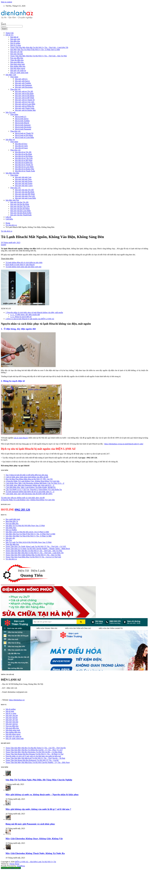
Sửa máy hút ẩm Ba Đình (19, 204)
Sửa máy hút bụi (12, 724)
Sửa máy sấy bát (16, 52)
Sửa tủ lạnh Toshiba (22, 121)
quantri (3, 245)
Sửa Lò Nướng (11, 530)
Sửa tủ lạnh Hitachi (22, 123)
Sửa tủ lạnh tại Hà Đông (24, 135)
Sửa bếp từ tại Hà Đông (23, 156)
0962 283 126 (22, 509)
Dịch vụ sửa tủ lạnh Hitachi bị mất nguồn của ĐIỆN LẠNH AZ (30, 319)
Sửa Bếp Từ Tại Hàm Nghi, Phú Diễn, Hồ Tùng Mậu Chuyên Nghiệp (39, 780)
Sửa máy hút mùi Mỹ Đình (25, 194)
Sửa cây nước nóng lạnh (19, 73)
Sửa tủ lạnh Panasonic (23, 129)
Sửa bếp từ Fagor (21, 148)
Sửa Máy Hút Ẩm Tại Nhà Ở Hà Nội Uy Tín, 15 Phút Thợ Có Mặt (35, 50)
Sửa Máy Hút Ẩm (12, 200)
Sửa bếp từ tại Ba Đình (23, 154)
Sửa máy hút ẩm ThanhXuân (21, 215)
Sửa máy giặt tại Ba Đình (24, 93)
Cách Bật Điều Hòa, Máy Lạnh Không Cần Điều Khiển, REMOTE (31, 487)
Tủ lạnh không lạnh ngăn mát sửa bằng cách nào (23, 267)
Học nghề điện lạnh (13, 519)
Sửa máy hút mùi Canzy (24, 186)
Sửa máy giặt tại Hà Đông (24, 96)
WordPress (21, 866)
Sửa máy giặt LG (21, 79)
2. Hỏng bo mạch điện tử (20, 317)
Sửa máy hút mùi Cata (23, 177)
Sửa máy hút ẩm (12, 718)
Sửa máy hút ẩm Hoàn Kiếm (20, 213)
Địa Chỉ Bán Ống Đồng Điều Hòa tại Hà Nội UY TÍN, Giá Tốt (29, 479)
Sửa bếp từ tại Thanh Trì (24, 165)
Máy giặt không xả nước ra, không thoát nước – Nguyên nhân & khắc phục (42, 794)
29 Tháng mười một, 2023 (10, 243)
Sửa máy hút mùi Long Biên (25, 198)
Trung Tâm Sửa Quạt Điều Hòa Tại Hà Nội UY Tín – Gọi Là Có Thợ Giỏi (33, 557)
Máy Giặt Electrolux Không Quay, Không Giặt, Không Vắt (34, 838)
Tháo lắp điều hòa (17, 60)
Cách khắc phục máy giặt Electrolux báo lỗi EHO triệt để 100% (29, 494)
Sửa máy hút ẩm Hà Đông (20, 209)
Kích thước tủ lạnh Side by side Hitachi (20, 265)
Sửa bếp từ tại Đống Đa (23, 163)
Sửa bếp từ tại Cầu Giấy (24, 158)
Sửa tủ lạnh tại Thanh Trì (24, 133)
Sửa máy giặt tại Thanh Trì (25, 100)
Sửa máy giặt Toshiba (23, 83)
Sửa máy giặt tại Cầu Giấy (24, 102)
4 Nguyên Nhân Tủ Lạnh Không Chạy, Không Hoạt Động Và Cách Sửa (32, 481)
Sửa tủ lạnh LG (20, 117)
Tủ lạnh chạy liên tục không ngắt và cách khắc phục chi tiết (23, 498)
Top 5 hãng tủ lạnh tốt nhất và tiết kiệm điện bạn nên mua (27, 475)
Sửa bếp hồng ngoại (17, 68)
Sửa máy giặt (15, 39)
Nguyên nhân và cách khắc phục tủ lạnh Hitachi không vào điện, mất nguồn (34, 312)
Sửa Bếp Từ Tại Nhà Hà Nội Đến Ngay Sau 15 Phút (25, 526)
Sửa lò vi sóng (15, 45)
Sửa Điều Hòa (11, 528)
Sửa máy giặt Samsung (23, 85)
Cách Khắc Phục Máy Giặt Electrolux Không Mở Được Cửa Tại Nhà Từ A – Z (35, 483)
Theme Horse (14, 864)
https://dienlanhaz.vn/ (17, 700)
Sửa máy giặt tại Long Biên (25, 104)
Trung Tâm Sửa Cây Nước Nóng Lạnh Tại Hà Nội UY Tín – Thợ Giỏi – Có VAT (36, 546)
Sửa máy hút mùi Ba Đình (24, 192)
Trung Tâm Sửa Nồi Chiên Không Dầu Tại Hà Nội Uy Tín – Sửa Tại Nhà (33, 555)
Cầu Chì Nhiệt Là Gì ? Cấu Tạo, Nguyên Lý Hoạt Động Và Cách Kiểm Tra (34, 490)
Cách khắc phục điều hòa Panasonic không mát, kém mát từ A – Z (30, 485)
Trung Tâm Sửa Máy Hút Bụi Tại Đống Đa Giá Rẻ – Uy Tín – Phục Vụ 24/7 (34, 750)
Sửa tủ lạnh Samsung (22, 125)
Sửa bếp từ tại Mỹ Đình (23, 160)
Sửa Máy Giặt (11, 75)
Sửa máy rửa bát (12, 715)
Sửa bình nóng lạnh (17, 64)
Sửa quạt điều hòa (17, 62)
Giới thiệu (9, 219)
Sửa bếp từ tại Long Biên (24, 167)
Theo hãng (14, 77)
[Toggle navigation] (2, 22)
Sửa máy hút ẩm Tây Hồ (19, 202)
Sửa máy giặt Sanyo (22, 81)
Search (3, 24)
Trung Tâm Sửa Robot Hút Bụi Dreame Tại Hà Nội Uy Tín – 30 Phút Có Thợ (34, 754)
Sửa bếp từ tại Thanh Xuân (25, 171)
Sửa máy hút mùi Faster (23, 183)
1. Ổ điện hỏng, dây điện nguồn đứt (25, 315)
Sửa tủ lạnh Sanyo (21, 119)
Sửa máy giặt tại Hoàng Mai (25, 110)
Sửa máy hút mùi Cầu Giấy (25, 196)
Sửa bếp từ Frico (21, 144)
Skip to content (6, 2)
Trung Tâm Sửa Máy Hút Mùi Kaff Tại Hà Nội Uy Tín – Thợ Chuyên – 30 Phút (35, 758)
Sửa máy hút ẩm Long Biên (20, 211)
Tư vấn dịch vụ (6, 231)
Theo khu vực (15, 89)
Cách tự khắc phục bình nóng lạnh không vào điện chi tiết (27, 477)
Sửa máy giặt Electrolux (24, 87)
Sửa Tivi (9, 540)
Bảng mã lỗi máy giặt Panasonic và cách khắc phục (30, 824)
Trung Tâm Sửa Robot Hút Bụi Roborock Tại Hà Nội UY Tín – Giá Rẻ (32, 760)
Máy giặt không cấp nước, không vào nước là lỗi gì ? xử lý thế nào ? (38, 809)
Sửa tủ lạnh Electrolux (23, 127)
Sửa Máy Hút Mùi (12, 173)
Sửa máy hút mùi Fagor (23, 181)
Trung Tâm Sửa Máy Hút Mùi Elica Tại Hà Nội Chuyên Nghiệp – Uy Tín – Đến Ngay (38, 762)
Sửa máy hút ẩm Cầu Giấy (20, 206)
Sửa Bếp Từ (10, 140)
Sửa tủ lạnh (10, 711)
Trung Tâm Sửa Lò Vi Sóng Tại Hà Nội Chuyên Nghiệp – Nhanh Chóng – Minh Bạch (38, 549)
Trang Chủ (10, 33)
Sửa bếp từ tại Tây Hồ (23, 152)
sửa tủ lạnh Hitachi (21, 438)
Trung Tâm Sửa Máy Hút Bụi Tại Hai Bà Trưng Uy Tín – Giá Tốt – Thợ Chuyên (36, 748)
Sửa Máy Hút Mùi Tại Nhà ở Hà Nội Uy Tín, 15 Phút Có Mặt (28, 536)
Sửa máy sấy (10, 538)
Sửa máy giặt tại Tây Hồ (24, 91)
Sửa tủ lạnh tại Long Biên (24, 137)
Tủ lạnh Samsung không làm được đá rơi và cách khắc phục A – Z (30, 492)
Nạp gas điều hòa (16, 58)
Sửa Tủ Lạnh (10, 112)
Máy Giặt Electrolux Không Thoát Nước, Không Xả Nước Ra (35, 853)
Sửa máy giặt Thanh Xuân (24, 108)
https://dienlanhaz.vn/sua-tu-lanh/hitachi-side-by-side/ (123, 444)
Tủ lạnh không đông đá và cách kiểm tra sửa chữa (24, 262)
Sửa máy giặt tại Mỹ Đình (24, 98)
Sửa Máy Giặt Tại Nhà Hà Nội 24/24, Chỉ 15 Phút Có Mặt (27, 532)
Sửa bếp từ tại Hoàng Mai (24, 169)
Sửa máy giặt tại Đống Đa (24, 106)
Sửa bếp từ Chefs (21, 146)
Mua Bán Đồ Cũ (12, 521)
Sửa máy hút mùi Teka (23, 179)
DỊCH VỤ (10, 35)
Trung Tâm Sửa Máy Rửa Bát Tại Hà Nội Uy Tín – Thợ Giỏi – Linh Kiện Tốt (39, 47)
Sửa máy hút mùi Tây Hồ (24, 190)
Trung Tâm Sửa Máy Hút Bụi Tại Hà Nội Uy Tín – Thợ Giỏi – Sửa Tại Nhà (38, 56)
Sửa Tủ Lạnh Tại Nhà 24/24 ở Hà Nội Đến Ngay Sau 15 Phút (28, 542)
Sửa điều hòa (15, 41)
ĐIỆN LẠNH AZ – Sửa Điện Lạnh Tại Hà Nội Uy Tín (35, 862)
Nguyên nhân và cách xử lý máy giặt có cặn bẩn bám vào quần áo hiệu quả (33, 756)
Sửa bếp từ (14, 37)
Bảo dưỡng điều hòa (17, 66)
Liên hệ (8, 217)
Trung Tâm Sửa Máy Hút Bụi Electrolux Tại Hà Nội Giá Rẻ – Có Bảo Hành (34, 752)
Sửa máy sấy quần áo (18, 70)
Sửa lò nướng (15, 43)
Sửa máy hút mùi (16, 54)
